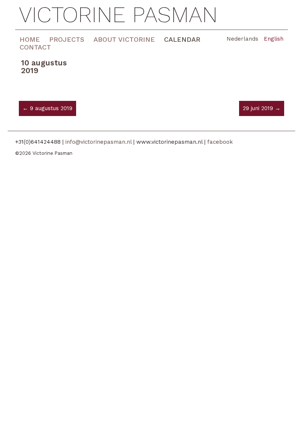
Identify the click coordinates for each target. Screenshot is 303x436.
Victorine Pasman (118, 15)
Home (30, 39)
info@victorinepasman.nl (98, 142)
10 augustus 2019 (44, 66)
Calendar (182, 39)
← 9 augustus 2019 (47, 108)
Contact (35, 47)
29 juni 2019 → (261, 108)
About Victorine (124, 39)
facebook (220, 142)
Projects (66, 39)
